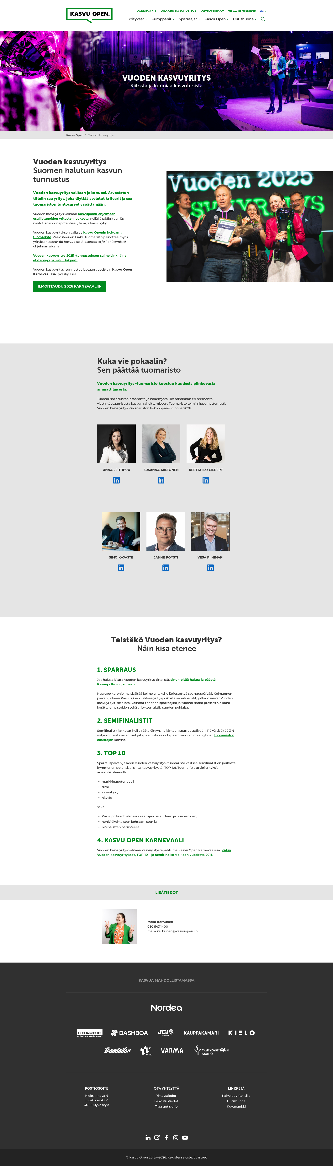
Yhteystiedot (166, 1096)
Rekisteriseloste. (180, 1157)
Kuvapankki (236, 1106)
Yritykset (136, 19)
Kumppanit (161, 19)
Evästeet (200, 1157)
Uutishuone (243, 19)
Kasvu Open (215, 19)
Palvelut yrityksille (236, 1096)
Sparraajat (188, 19)
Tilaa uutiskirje (166, 1106)
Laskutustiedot (166, 1101)
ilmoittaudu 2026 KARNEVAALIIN (70, 286)
